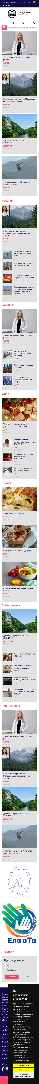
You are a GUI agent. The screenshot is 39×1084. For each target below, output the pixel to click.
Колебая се (11, 970)
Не (8, 967)
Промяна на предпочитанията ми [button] (23, 1075)
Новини (6, 1030)
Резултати (28, 976)
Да (8, 965)
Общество (8, 1034)
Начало (5, 1026)
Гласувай (11, 977)
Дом (4, 1038)
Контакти (7, 1058)
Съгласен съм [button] (23, 1065)
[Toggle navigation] (4, 23)
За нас (5, 1054)
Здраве (5, 1042)
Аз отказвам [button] (23, 1070)
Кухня (5, 1046)
